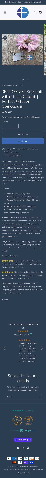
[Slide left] (17, 79)
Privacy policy (25, 469)
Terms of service (37, 469)
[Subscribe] (38, 397)
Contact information (24, 473)
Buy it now (23, 141)
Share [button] (6, 300)
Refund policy (14, 469)
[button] (4, 12)
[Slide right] (28, 79)
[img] (23, 331)
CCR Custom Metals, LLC (22, 466)
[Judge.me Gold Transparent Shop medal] (17, 420)
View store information (13, 155)
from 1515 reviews (21, 334)
